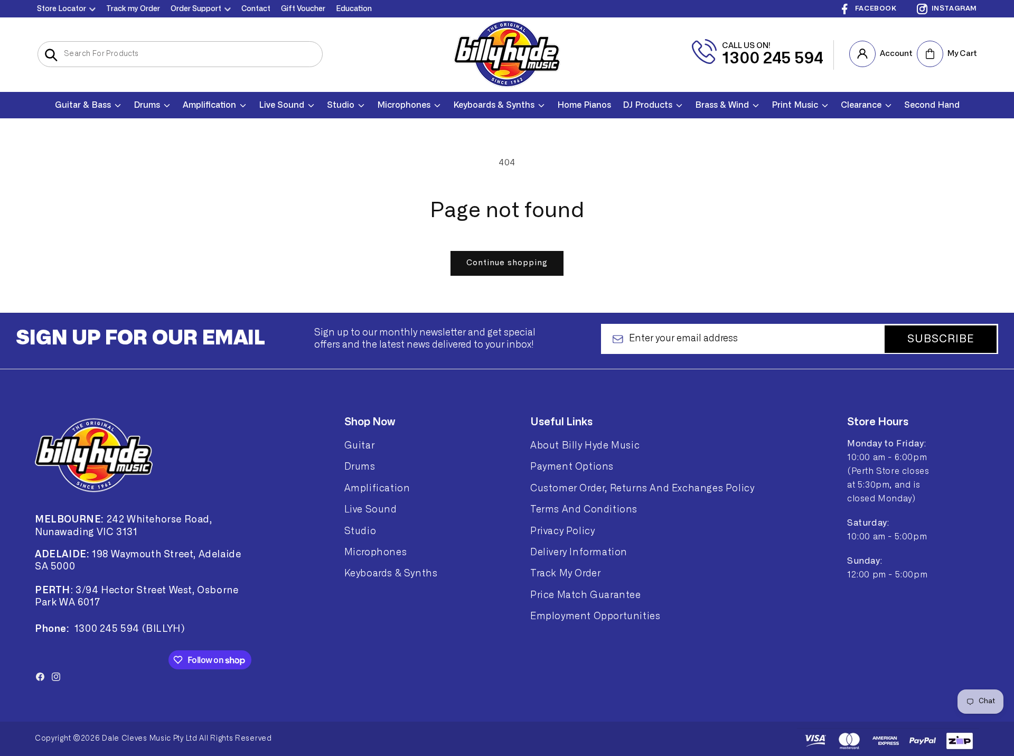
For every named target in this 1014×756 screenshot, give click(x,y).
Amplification (377, 488)
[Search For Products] (51, 55)
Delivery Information (578, 552)
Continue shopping (507, 263)
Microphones (375, 552)
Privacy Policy (562, 531)
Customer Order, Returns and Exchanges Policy (642, 488)
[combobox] (180, 54)
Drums (359, 466)
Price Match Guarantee (585, 595)
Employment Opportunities (595, 616)
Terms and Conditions (583, 509)
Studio (360, 531)
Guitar (359, 445)
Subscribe (940, 339)
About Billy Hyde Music (585, 445)
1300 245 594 (772, 59)
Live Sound (370, 509)
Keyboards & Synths (391, 573)
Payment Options (572, 466)
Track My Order (565, 573)
